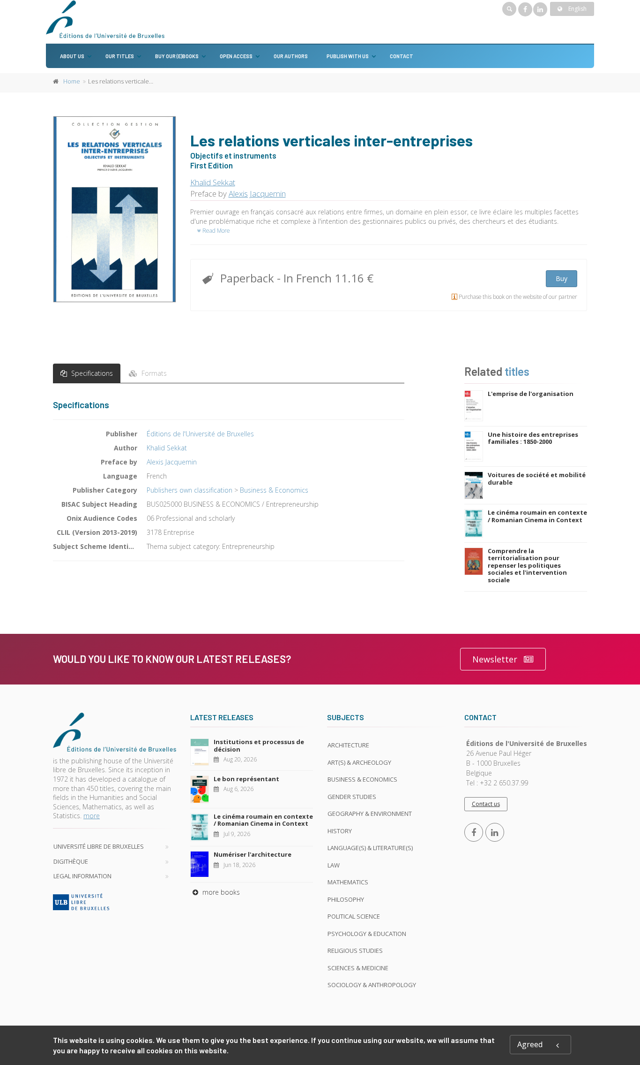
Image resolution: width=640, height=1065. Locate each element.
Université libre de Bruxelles (98, 846)
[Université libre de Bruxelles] (114, 901)
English (577, 9)
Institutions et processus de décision (259, 745)
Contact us (486, 804)
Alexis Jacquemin (257, 193)
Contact (401, 56)
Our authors (291, 56)
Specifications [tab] (91, 373)
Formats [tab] (153, 373)
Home (71, 81)
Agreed (530, 1044)
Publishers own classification (189, 490)
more (91, 815)
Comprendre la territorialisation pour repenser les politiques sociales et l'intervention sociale (527, 565)
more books (220, 892)
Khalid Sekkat (212, 182)
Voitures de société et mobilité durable (537, 479)
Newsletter (494, 659)
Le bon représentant (246, 779)
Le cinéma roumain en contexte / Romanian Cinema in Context (537, 516)
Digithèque (70, 861)
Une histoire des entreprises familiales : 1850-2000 (533, 438)
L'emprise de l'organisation (530, 393)
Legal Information (82, 876)
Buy (561, 278)
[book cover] (115, 209)
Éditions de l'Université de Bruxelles (200, 433)
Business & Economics (274, 490)
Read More (215, 231)
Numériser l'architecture (252, 854)
